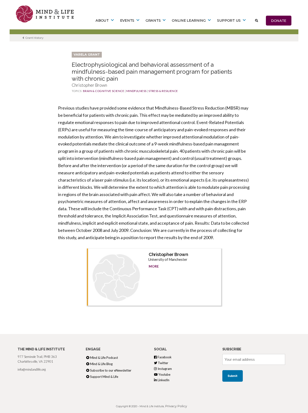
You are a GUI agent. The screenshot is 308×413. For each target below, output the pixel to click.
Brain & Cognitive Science (103, 90)
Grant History (34, 37)
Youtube (164, 374)
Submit (232, 376)
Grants (153, 20)
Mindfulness (136, 90)
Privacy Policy (176, 406)
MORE (154, 266)
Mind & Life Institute (152, 406)
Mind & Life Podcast (104, 358)
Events (127, 20)
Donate (278, 20)
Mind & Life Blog (101, 364)
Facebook (164, 357)
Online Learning (189, 20)
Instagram (164, 369)
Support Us (229, 20)
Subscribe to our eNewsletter (110, 370)
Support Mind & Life (104, 377)
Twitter (162, 363)
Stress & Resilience (163, 90)
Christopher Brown (168, 254)
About (102, 20)
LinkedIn (163, 380)
